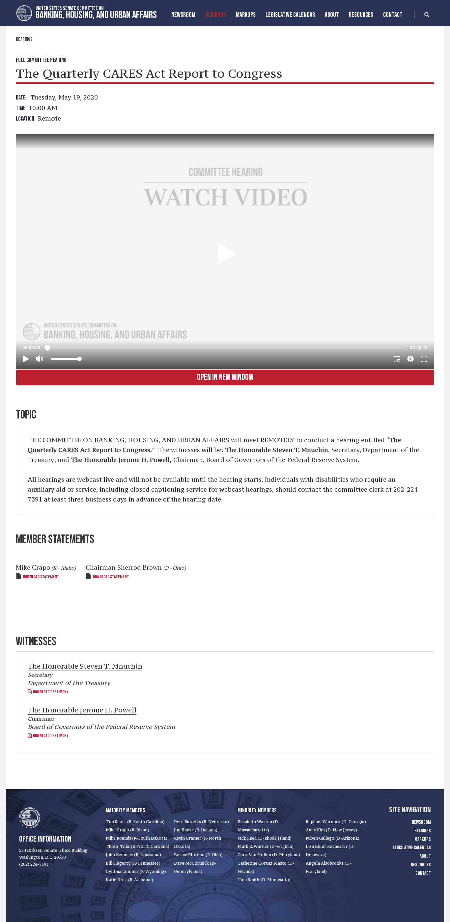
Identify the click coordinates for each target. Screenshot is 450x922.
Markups (422, 839)
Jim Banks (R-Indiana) (195, 829)
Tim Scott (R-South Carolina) (135, 821)
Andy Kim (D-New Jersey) (331, 829)
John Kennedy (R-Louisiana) (133, 854)
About (332, 15)
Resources (361, 15)
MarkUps (246, 15)
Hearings (215, 15)
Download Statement (41, 577)
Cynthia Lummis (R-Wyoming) (136, 871)
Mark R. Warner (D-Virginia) (266, 846)
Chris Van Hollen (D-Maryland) (269, 854)
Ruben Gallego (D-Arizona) (332, 838)
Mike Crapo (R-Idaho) (127, 829)
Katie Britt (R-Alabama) (129, 879)
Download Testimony (50, 692)
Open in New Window (225, 377)
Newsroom (183, 15)
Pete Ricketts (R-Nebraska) (201, 821)
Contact (393, 15)
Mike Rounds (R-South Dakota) (136, 838)
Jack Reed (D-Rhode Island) (265, 838)
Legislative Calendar (290, 15)
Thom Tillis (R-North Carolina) (137, 846)
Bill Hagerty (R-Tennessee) (133, 863)
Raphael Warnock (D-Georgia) (336, 821)
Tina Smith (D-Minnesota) (264, 879)
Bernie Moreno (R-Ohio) (198, 854)
